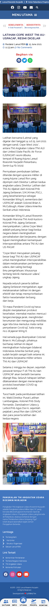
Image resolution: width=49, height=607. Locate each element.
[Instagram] (19, 7)
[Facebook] (12, 7)
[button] (24, 15)
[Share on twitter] (24, 60)
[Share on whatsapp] (30, 60)
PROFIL (33, 605)
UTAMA (23, 605)
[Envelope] (31, 7)
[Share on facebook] (18, 60)
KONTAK (43, 605)
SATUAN (6, 605)
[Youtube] (25, 7)
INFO (14, 605)
